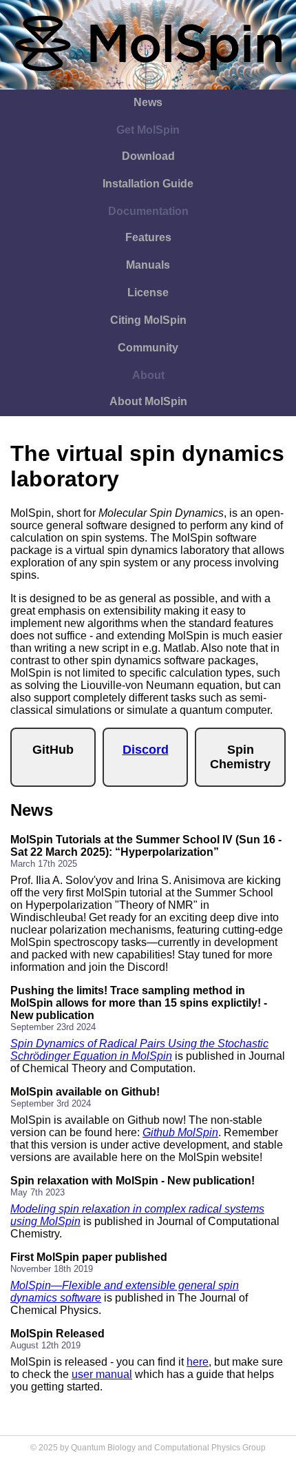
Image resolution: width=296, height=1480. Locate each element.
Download (148, 156)
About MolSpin (148, 401)
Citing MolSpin (148, 320)
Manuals (148, 265)
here (198, 1362)
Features (148, 237)
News (148, 102)
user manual (102, 1374)
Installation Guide (148, 183)
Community (148, 347)
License (148, 292)
